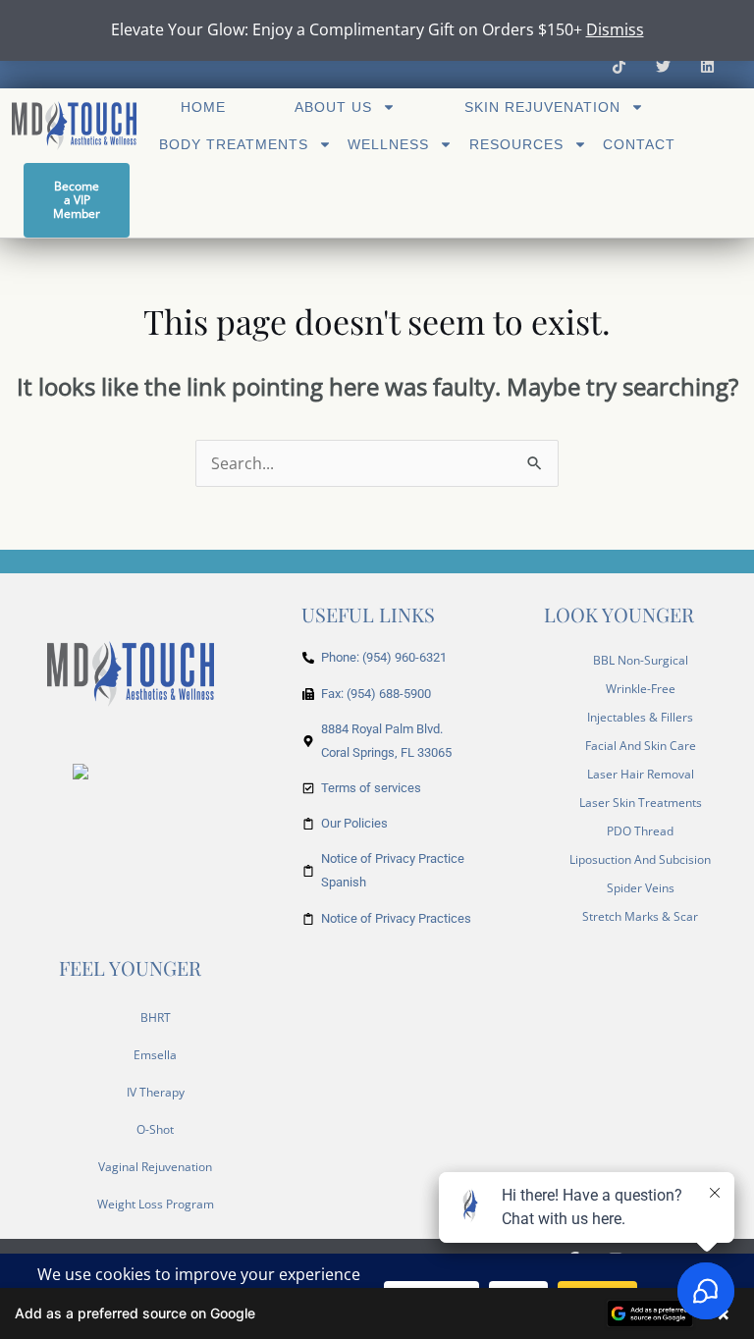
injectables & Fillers (640, 717)
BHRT (155, 1017)
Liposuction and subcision (640, 859)
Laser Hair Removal (640, 774)
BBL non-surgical (640, 660)
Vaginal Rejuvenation (155, 1166)
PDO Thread (640, 831)
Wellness (388, 144)
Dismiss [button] (615, 29)
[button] (377, 1313)
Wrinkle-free (640, 688)
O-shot (155, 1129)
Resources (516, 144)
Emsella (155, 1054)
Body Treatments (233, 144)
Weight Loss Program (155, 1204)
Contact (639, 144)
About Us (333, 107)
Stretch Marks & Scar (640, 916)
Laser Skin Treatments (640, 802)
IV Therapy (156, 1092)
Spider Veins (640, 888)
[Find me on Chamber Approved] (80, 769)
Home (203, 107)
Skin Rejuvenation (542, 107)
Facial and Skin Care (640, 745)
